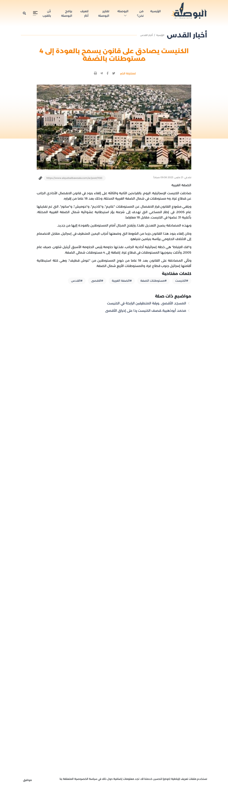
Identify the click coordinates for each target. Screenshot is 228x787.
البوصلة (122, 11)
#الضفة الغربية (122, 280)
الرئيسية (155, 11)
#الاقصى (97, 280)
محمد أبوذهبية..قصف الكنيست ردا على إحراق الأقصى (146, 311)
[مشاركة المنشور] (114, 73)
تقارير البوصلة (103, 13)
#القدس (76, 280)
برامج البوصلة (66, 13)
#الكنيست (181, 280)
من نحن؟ (140, 13)
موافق (27, 780)
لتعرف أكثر (84, 13)
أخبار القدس (146, 35)
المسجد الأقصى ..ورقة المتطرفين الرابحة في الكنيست (147, 303)
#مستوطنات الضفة (153, 280)
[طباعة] (95, 73)
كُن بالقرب (47, 13)
